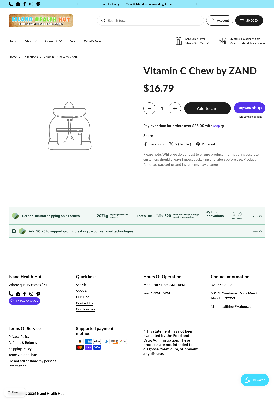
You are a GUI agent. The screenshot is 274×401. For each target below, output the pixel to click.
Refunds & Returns (23, 342)
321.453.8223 (221, 285)
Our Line (82, 297)
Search (81, 285)
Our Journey (85, 309)
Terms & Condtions (23, 355)
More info (257, 216)
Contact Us (84, 303)
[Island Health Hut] (41, 20)
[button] (249, 20)
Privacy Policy (19, 336)
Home (13, 57)
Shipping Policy (20, 349)
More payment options (249, 116)
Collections (30, 57)
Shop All (82, 291)
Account (223, 20)
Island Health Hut (50, 393)
